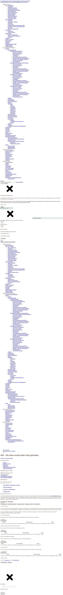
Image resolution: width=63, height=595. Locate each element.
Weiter (2, 222)
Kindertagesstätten (14, 299)
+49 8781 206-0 (3, 475)
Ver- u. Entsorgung (12, 247)
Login (1, 240)
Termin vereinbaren (4, 183)
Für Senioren (13, 375)
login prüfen (3, 238)
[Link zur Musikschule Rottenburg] (11, 485)
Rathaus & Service (9, 245)
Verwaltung (10, 274)
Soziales (9, 296)
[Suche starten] (15, 182)
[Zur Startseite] (14, 2)
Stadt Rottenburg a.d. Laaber (9, 451)
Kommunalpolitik (11, 262)
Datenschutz (5, 466)
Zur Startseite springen (5, 1)
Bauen (9, 404)
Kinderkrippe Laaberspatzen (19, 301)
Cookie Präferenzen (55, 495)
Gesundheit (12, 358)
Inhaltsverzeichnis (7, 463)
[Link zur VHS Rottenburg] (6, 491)
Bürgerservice (11, 279)
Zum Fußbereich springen (24, 1)
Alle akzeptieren (4, 501)
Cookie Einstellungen (7, 468)
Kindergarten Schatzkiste (18, 327)
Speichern (10, 562)
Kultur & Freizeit (8, 423)
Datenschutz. (16, 560)
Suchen (2, 182)
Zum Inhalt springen (14, 1)
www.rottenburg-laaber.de (6, 477)
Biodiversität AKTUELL (13, 394)
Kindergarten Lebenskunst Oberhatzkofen (22, 314)
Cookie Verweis (37, 504)
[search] (9, 182)
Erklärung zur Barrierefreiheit (9, 467)
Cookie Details (3, 520)
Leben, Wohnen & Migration (11, 294)
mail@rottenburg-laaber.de (6, 476)
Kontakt (4, 462)
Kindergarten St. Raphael (18, 340)
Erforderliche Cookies (12, 504)
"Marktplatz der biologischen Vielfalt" (18, 399)
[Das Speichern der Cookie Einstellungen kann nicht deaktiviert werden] (0, 530)
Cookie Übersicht (4, 504)
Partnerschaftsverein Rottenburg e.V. (16, 440)
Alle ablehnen (10, 501)
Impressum (5, 465)
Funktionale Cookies (20, 504)
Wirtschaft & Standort (10, 410)
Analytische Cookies (29, 504)
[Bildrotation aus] (1, 586)
